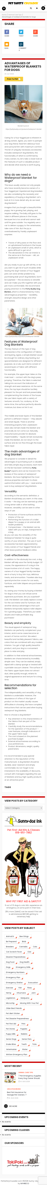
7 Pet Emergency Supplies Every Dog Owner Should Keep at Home (29, 1078)
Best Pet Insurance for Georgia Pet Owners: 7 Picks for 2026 (16, 1095)
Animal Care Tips (15, 15)
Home (4, 15)
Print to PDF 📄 (14, 79)
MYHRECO (25, 1183)
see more (13, 1106)
